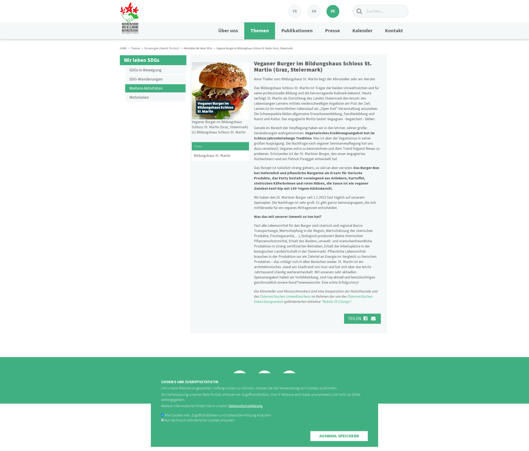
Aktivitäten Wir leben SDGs (197, 48)
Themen (259, 30)
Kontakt (394, 30)
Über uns (228, 30)
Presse (332, 30)
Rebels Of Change (336, 301)
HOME (123, 48)
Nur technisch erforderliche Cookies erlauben (199, 420)
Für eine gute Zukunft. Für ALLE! (161, 48)
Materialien (139, 97)
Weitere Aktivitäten (146, 88)
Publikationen (297, 30)
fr (295, 11)
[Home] (129, 17)
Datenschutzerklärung (245, 406)
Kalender (362, 30)
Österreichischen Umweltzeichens (285, 296)
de (333, 11)
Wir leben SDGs (141, 60)
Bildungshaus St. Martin (212, 155)
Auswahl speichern (339, 436)
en (314, 11)
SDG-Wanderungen (146, 79)
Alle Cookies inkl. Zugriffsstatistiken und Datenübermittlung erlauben (217, 415)
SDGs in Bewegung (145, 70)
